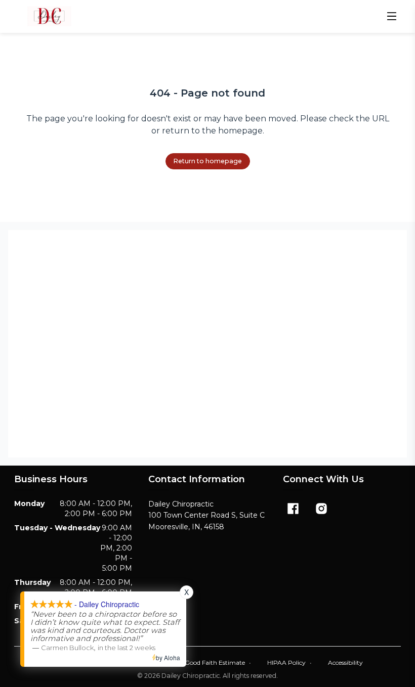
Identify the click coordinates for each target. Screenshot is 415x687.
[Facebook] (293, 508)
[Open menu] (392, 16)
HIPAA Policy (289, 662)
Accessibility (345, 662)
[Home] (49, 16)
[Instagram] (321, 508)
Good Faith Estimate (218, 662)
